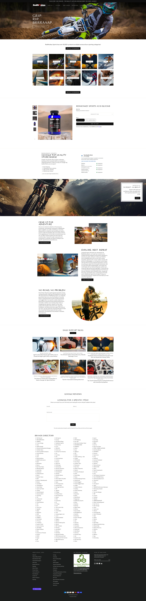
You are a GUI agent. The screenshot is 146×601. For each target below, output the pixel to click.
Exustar (57, 439)
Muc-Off (76, 441)
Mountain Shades (59, 534)
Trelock (95, 490)
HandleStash (58, 472)
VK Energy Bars (47, 377)
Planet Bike (77, 475)
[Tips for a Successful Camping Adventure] (73, 367)
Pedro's (76, 470)
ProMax (76, 488)
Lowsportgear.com (60, 514)
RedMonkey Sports (85, 254)
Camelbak (38, 483)
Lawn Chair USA (59, 507)
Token (94, 485)
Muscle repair (70, 353)
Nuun (75, 450)
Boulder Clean (39, 477)
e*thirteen (38, 522)
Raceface (76, 493)
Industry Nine (58, 485)
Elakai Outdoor (40, 529)
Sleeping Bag (71, 377)
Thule (94, 482)
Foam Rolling (65, 353)
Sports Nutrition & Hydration (58, 579)
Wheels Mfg (96, 526)
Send (73, 424)
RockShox (76, 515)
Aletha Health (39, 446)
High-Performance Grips (108, 377)
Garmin (57, 461)
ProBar (76, 485)
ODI (75, 453)
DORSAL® (38, 517)
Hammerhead (58, 470)
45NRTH (38, 441)
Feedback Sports (59, 443)
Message (49, 412)
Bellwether (39, 463)
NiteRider (76, 446)
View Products (87, 279)
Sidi (75, 536)
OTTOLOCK (77, 460)
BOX (37, 478)
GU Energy (58, 465)
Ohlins (75, 455)
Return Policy (35, 568)
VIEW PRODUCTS (44, 242)
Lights (50, 353)
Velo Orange (96, 505)
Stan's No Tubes (97, 446)
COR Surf (38, 500)
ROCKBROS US (78, 512)
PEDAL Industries (78, 468)
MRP (56, 541)
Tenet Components (97, 470)
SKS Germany (77, 539)
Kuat (56, 505)
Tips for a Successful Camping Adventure (73, 379)
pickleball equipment (96, 269)
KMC (56, 499)
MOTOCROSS (75, 5)
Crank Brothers (40, 502)
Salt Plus (76, 522)
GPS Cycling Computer (92, 377)
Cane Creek (39, 487)
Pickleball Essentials (94, 354)
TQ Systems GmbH (97, 488)
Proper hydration (100, 379)
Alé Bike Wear (39, 450)
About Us (34, 554)
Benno (38, 465)
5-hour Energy (39, 443)
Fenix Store (58, 444)
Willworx (95, 529)
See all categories (73, 48)
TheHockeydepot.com (98, 478)
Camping (55, 556)
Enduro (38, 534)
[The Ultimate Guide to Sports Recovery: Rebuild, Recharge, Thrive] (73, 344)
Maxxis (57, 524)
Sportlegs (95, 439)
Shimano (76, 532)
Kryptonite (58, 500)
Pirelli (75, 473)
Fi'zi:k (56, 446)
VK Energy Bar (96, 512)
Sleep (67, 377)
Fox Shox (57, 455)
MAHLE (57, 521)
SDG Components (78, 527)
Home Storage (56, 583)
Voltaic (95, 517)
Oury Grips (77, 461)
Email (75, 406)
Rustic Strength (78, 517)
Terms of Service (86, 428)
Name (48, 406)
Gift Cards (35, 562)
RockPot (76, 514)
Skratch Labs (77, 537)
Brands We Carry (36, 564)
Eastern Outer (39, 524)
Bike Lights (42, 353)
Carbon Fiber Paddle (94, 353)
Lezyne (57, 509)
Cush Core (38, 507)
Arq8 (37, 455)
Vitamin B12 (42, 377)
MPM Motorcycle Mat (60, 536)
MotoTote (57, 532)
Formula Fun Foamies (60, 451)
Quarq (76, 492)
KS (56, 502)
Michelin (57, 527)
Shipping (78, 110)
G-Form (57, 460)
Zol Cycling (95, 537)
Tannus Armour (97, 465)
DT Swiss (38, 521)
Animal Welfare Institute (84, 568)
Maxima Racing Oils (60, 522)
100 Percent (39, 438)
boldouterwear (40, 473)
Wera (94, 521)
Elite (37, 531)
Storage (75, 377)
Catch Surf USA (40, 488)
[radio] (80, 120)
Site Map (34, 579)
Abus (37, 444)
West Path (95, 522)
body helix (38, 470)
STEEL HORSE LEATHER (99, 448)
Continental (39, 499)
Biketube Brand (40, 468)
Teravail (95, 472)
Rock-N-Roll (77, 510)
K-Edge (57, 492)
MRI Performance (59, 539)
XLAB (94, 532)
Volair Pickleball (97, 514)
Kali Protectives (59, 495)
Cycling (54, 554)
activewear (97, 267)
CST (37, 504)
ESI (37, 539)
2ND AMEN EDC (40, 439)
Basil (37, 461)
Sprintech (95, 441)
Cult (37, 505)
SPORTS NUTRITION (91, 5)
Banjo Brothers (40, 458)
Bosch (37, 475)
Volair (109, 354)
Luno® (56, 515)
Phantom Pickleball (79, 472)
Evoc (37, 541)
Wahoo (95, 519)
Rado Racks (77, 497)
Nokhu (75, 448)
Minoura (57, 531)
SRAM (94, 443)
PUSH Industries (78, 490)
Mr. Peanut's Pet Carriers (61, 537)
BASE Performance (41, 460)
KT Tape (57, 504)
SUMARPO (95, 451)
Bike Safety (46, 353)
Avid (37, 456)
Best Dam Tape (40, 466)
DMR (37, 514)
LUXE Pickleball (59, 517)
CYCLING (58, 5)
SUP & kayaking (92, 265)
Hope (56, 482)
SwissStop (95, 461)
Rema (75, 502)
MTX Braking (77, 439)
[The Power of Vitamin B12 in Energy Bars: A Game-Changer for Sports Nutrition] (46, 367)
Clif (37, 497)
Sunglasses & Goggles (57, 573)
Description (95, 114)
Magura (57, 519)
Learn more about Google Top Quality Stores (50, 173)
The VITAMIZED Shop (98, 477)
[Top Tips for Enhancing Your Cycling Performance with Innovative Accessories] (100, 367)
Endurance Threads (41, 532)
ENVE (37, 536)
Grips (97, 377)
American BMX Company (42, 451)
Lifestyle (107, 353)
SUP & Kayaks (56, 562)
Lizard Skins (58, 510)
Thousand (95, 480)
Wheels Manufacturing (98, 524)
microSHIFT (58, 529)
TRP (94, 493)
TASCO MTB (96, 466)
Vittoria (95, 510)
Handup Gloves (59, 475)
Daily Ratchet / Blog (37, 558)
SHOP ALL (50, 5)
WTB (94, 531)
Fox (56, 453)
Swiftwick (95, 458)
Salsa (75, 519)
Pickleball (55, 570)
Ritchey (76, 509)
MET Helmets (58, 526)
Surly (94, 456)
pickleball (111, 353)
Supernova (96, 455)
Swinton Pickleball (97, 460)
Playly (75, 477)
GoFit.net (57, 463)
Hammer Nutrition (59, 468)
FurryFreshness (59, 458)
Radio (75, 495)
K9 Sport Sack (58, 493)
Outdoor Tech (77, 463)
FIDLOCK (57, 448)
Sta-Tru (95, 444)
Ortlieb (76, 458)
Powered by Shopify (73, 596)
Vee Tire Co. (96, 504)
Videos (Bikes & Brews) (37, 556)
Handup (57, 473)
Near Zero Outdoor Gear (80, 443)
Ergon (37, 537)
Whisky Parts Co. (97, 527)
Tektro (94, 468)
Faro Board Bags (59, 441)
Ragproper (77, 499)
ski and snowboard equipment (95, 262)
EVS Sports (58, 438)
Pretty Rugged (77, 482)
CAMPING (82, 5)
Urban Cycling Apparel (98, 502)
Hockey (54, 560)
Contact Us (35, 575)
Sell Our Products (36, 577)
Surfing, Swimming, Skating (58, 566)
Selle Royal (77, 531)
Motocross (55, 568)
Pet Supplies (55, 581)
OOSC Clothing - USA (79, 456)
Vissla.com (96, 509)
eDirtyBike (38, 527)
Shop (137, 198)
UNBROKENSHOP (97, 500)
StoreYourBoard (97, 450)
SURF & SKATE (66, 5)
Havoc (57, 477)
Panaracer (77, 465)
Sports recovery (79, 353)
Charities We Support (37, 560)
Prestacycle (77, 480)
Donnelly (38, 515)
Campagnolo (39, 485)
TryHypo (95, 497)
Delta (37, 510)
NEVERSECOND (78, 444)
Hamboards (58, 466)
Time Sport (96, 483)
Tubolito (95, 499)
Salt (75, 521)
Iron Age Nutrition (59, 487)
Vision (94, 507)
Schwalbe (76, 526)
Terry (94, 473)
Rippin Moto (77, 507)
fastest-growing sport (102, 353)
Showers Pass (77, 534)
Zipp (94, 536)
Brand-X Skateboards (41, 480)
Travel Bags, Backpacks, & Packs (59, 571)
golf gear (98, 268)
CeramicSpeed (40, 492)
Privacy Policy (78, 428)
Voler (94, 515)
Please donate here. (78, 573)
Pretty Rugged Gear (79, 483)
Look (56, 512)
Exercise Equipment (57, 575)
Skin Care (55, 577)
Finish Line (58, 450)
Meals (65, 377)
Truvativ (95, 495)
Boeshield (38, 472)
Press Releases (35, 573)
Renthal (76, 504)
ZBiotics (95, 534)
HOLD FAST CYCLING (60, 478)
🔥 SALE (100, 5)
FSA (56, 456)
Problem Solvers (78, 487)
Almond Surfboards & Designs (43, 448)
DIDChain (38, 512)
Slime (75, 541)
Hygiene (61, 377)
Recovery (75, 353)
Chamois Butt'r (40, 493)
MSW (75, 438)
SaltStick (76, 524)
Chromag (38, 495)
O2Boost (76, 451)
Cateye (38, 490)
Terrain (78, 377)
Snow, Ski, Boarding (57, 558)
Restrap (76, 505)
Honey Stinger (58, 480)
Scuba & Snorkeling (57, 564)
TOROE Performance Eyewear (100, 487)
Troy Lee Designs (97, 492)
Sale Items (55, 585)
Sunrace (95, 453)
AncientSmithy (39, 453)
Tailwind (95, 463)
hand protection (101, 377)
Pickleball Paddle (101, 354)
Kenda (57, 497)
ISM (56, 488)
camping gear (89, 261)
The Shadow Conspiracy (99, 475)
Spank (94, 438)
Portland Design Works (79, 478)
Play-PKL (105, 354)
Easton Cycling (39, 526)
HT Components (59, 483)
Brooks (38, 482)
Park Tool (76, 466)
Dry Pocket (39, 519)
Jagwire (57, 490)
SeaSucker (76, 529)
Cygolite (38, 509)
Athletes (88, 353)
